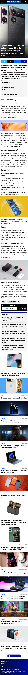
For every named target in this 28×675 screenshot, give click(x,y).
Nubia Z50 (15, 67)
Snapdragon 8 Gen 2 (6, 69)
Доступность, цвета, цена (11, 94)
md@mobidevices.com (9, 672)
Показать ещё (15, 656)
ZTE (20, 301)
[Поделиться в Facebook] (17, 61)
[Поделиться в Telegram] (4, 61)
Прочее (6, 92)
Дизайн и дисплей (9, 85)
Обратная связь (5, 666)
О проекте (4, 661)
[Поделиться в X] (10, 61)
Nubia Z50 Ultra (12, 301)
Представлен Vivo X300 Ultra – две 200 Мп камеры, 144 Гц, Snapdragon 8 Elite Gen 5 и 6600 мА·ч (14, 326)
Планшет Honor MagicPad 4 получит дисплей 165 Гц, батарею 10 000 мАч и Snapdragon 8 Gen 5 (13, 347)
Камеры (6, 89)
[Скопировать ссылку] (24, 61)
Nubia (3, 301)
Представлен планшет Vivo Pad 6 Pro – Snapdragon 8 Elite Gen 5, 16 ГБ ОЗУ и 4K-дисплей (13, 333)
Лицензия (4, 663)
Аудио (21, 53)
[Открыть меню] (1, 2)
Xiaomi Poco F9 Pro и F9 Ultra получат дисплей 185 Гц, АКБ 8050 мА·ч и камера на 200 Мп (13, 318)
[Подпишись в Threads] (22, 308)
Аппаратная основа (9, 87)
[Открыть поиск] (26, 2)
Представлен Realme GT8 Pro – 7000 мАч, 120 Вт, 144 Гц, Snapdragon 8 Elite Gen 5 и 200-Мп (13, 340)
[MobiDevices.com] (14, 1)
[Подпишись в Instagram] (25, 308)
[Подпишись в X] (19, 308)
